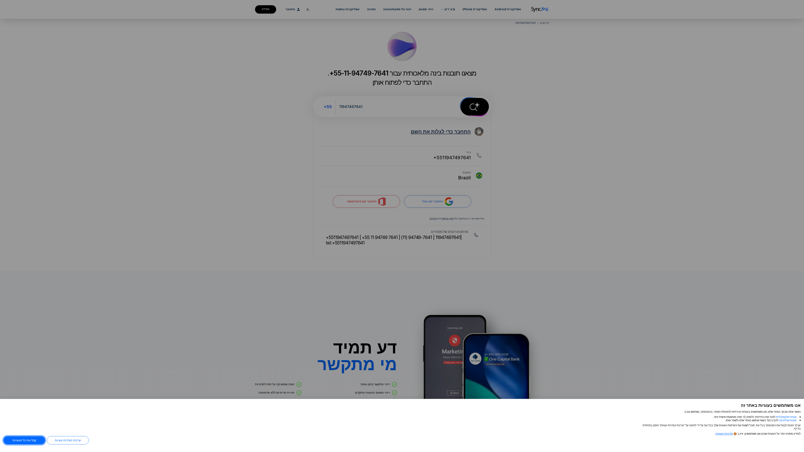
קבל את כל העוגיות (24, 440)
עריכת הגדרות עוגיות (68, 440)
